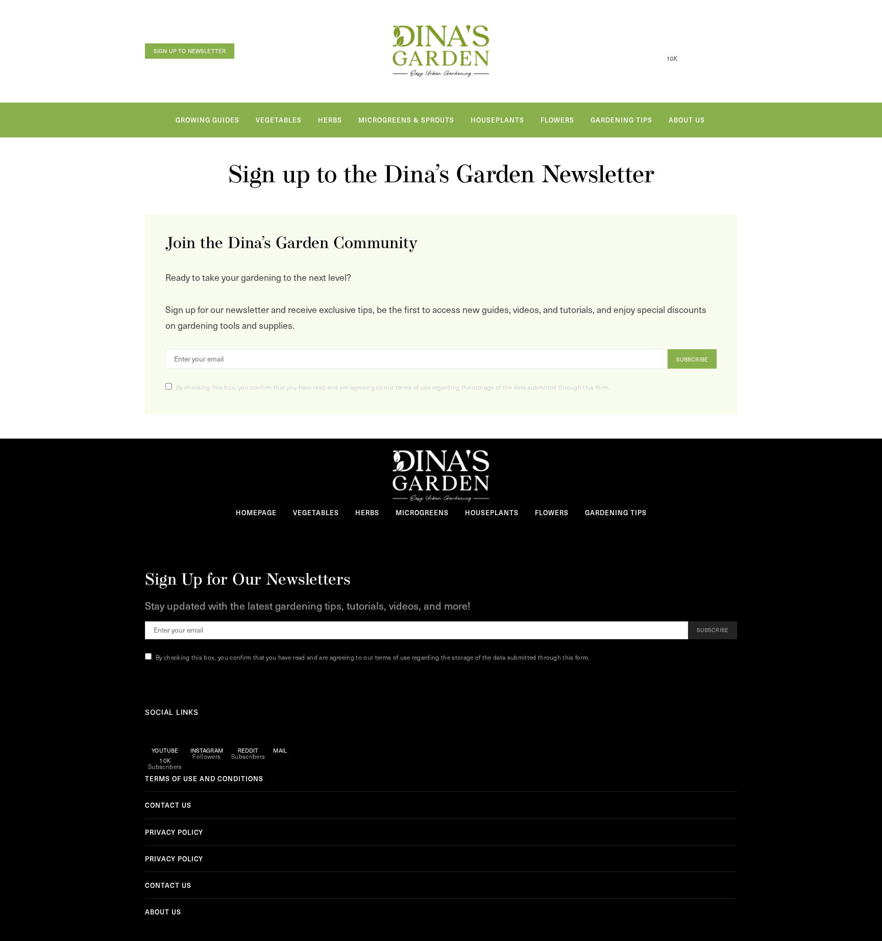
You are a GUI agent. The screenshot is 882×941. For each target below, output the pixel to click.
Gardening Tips (621, 120)
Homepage (256, 512)
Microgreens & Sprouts (406, 120)
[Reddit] (709, 51)
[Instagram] (691, 51)
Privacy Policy (174, 832)
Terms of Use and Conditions (204, 778)
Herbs (330, 120)
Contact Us (168, 805)
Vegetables (279, 120)
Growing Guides (207, 120)
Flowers (557, 120)
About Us (687, 120)
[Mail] (728, 51)
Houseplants (497, 120)
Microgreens (422, 512)
